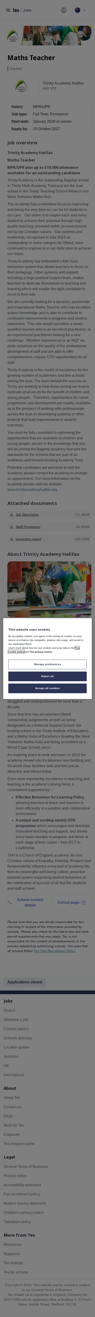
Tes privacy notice (41, 651)
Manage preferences (47, 664)
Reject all (47, 676)
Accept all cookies (47, 688)
